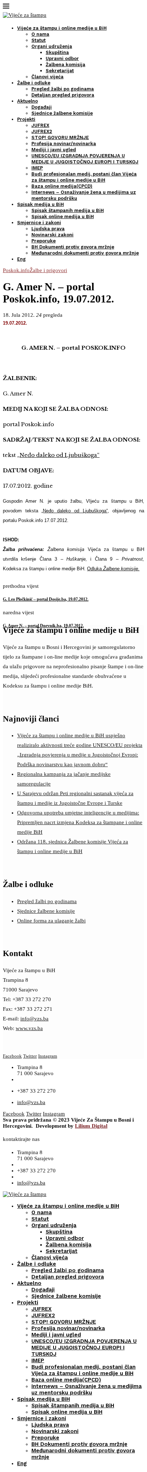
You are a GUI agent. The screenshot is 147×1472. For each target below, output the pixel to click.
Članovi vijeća (47, 76)
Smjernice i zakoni (39, 222)
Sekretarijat (60, 70)
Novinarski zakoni (52, 234)
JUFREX (40, 125)
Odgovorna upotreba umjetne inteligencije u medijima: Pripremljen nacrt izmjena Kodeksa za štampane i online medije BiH (79, 822)
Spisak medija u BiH (40, 204)
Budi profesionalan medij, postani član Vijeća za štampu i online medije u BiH (83, 1370)
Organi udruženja (51, 46)
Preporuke (43, 240)
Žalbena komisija (65, 64)
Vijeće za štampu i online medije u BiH (62, 28)
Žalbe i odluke (33, 82)
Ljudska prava (48, 228)
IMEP (37, 168)
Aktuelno (27, 101)
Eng (21, 259)
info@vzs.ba (34, 1018)
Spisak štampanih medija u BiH (67, 210)
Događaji (41, 107)
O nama (40, 34)
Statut (38, 40)
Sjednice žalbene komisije (62, 113)
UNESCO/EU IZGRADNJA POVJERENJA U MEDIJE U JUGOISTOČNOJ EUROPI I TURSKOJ (84, 1347)
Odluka (113, 568)
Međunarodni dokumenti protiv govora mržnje (85, 253)
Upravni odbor (62, 58)
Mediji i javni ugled (53, 149)
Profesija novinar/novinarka (63, 143)
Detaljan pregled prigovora (62, 95)
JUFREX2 (41, 131)
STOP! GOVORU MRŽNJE (60, 137)
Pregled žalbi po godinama (62, 89)
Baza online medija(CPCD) (61, 186)
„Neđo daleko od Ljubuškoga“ (58, 455)
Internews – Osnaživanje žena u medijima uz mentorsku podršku (86, 1389)
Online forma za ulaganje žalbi (51, 921)
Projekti (26, 119)
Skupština (57, 52)
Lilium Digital (91, 1126)
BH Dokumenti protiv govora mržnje (72, 247)
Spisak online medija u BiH (62, 216)
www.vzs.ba (29, 1028)
